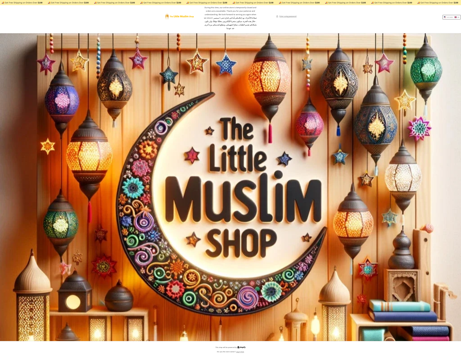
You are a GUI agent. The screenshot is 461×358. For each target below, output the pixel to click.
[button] (286, 16)
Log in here (240, 352)
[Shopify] (241, 347)
